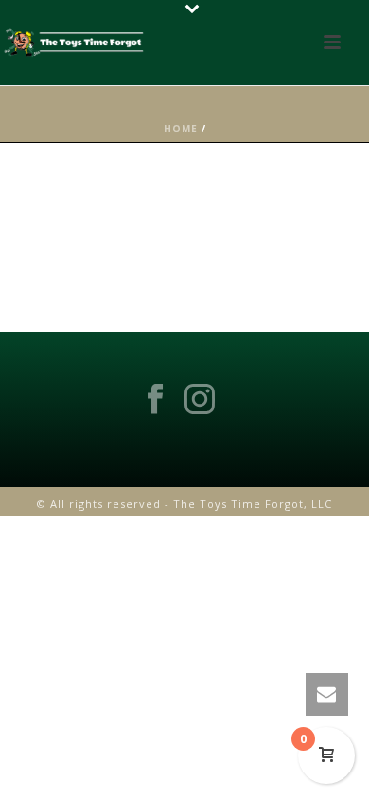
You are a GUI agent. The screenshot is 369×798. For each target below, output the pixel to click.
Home (181, 128)
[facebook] (155, 400)
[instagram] (199, 400)
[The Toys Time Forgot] (75, 42)
